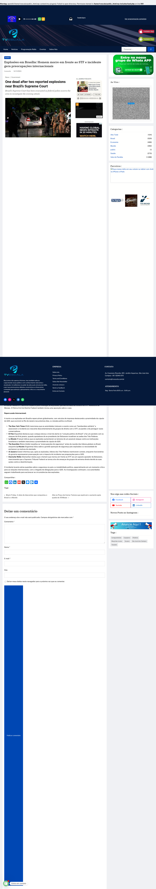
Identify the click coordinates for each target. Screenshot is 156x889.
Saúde (113, 153)
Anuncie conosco (58, 385)
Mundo (7, 57)
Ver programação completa (135, 19)
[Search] (150, 49)
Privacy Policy (57, 375)
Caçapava (127, 538)
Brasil (112, 138)
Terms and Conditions (60, 378)
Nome (7, 547)
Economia (114, 142)
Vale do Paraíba (116, 157)
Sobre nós (56, 372)
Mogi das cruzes (117, 541)
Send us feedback (59, 388)
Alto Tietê (114, 135)
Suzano (127, 541)
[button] (112, 336)
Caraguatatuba (116, 538)
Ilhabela (135, 538)
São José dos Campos (139, 541)
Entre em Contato (59, 391)
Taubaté (114, 545)
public (112, 150)
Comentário (9, 522)
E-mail (7, 559)
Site (5, 570)
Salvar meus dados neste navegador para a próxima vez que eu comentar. (36, 581)
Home (5, 49)
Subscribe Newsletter (60, 381)
